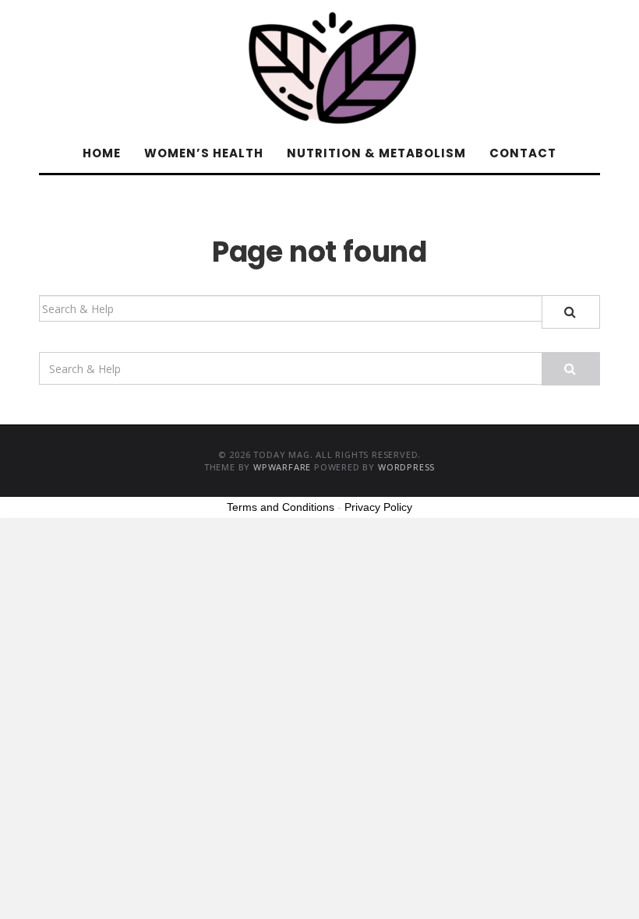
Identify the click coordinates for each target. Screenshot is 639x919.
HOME (102, 153)
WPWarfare (282, 467)
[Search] (571, 312)
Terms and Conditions (280, 507)
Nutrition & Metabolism (376, 153)
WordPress (406, 467)
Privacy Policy (378, 507)
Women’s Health (203, 153)
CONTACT (522, 153)
